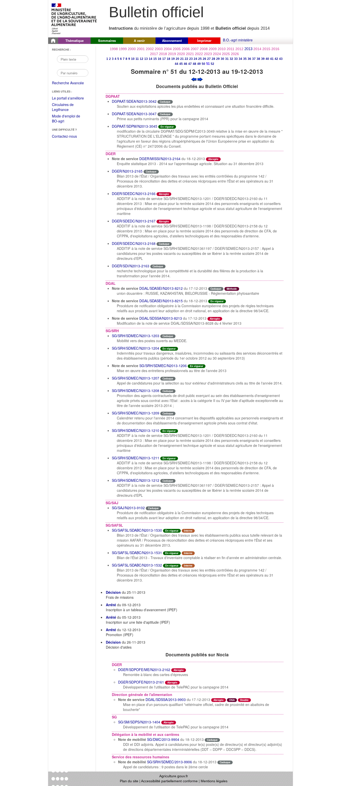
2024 (217, 54)
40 (267, 59)
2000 (132, 49)
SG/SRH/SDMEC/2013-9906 (169, 761)
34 (240, 59)
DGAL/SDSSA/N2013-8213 (160, 318)
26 (204, 59)
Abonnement (172, 40)
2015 (266, 49)
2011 (230, 49)
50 (203, 64)
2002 (150, 49)
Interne (188, 530)
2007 (195, 49)
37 (254, 59)
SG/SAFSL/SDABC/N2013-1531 (137, 552)
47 (190, 64)
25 (200, 59)
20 (177, 59)
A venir (139, 40)
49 (199, 64)
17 (164, 59)
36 (249, 59)
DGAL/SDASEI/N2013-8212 (161, 288)
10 (133, 59)
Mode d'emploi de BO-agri (66, 118)
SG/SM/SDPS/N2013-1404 (139, 721)
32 (231, 59)
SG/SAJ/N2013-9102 (128, 507)
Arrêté (111, 604)
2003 (159, 49)
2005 (177, 49)
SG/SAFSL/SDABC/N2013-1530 (137, 530)
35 (245, 59)
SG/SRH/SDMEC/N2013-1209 (135, 412)
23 (191, 59)
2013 (248, 49)
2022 (199, 54)
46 (185, 64)
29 (218, 59)
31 (227, 59)
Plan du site (129, 781)
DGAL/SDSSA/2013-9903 (166, 699)
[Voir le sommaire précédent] (193, 78)
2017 (154, 54)
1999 (123, 49)
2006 (186, 49)
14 (150, 59)
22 (186, 59)
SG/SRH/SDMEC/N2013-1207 (135, 378)
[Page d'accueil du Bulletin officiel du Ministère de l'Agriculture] (53, 40)
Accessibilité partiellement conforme (169, 781)
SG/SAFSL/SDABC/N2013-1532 (137, 565)
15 (155, 59)
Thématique (74, 40)
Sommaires (107, 40)
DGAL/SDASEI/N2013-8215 (161, 300)
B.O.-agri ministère (238, 39)
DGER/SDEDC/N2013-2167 (134, 220)
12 (141, 59)
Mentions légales (214, 781)
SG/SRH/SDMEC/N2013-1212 (135, 480)
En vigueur (167, 126)
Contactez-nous (64, 136)
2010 (222, 49)
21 (182, 59)
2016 (275, 49)
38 (258, 59)
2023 (208, 54)
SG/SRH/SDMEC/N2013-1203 (135, 335)
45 (181, 64)
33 (236, 59)
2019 (172, 54)
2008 (204, 49)
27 (209, 59)
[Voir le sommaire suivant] (200, 78)
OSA (232, 700)
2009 (213, 49)
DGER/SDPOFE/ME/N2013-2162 (144, 669)
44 (176, 64)
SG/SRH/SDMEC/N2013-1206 (163, 365)
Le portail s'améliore (71, 98)
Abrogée (213, 159)
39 (263, 59)
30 (222, 59)
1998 (114, 49)
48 (194, 64)
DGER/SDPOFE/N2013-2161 (141, 682)
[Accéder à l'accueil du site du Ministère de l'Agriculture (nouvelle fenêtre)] (74, 18)
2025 (226, 54)
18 (168, 59)
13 (146, 59)
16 (159, 59)
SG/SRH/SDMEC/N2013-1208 (135, 390)
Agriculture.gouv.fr (173, 776)
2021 (190, 54)
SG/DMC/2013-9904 (163, 739)
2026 (235, 54)
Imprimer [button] (204, 40)
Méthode (232, 289)
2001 (141, 49)
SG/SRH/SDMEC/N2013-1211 (135, 457)
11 (137, 59)
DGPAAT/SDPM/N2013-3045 (134, 126)
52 (212, 64)
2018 (163, 54)
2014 (257, 49)
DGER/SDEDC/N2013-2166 (134, 193)
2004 (168, 49)
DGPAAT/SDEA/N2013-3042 (134, 101)
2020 (181, 54)
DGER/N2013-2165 (127, 171)
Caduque (165, 101)
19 (173, 59)
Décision (113, 592)
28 (213, 59)
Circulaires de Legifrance (67, 107)
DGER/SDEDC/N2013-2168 (134, 243)
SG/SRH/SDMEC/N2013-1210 (135, 430)
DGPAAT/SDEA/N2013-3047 (134, 113)
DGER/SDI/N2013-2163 (130, 265)
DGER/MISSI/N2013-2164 (159, 158)
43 (281, 59)
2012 (239, 49)
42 (276, 59)
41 (272, 59)
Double (244, 700)
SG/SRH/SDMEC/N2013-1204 (135, 348)
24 (195, 59)
